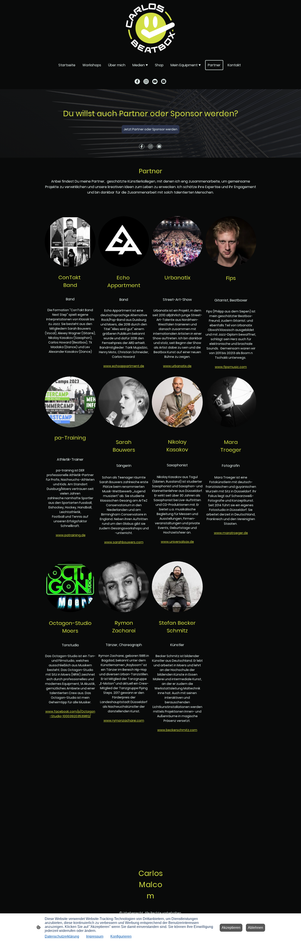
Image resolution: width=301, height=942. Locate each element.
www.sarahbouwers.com (123, 542)
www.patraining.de (70, 535)
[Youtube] (155, 81)
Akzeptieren (231, 927)
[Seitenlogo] (150, 28)
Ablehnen (255, 927)
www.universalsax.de (177, 541)
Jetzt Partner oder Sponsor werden (150, 129)
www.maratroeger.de (231, 533)
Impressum (94, 936)
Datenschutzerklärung (62, 936)
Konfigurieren (121, 936)
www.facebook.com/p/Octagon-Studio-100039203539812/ (70, 713)
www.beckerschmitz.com (177, 730)
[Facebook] (137, 81)
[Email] (163, 81)
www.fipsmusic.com (231, 367)
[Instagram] (146, 81)
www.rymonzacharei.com (124, 720)
